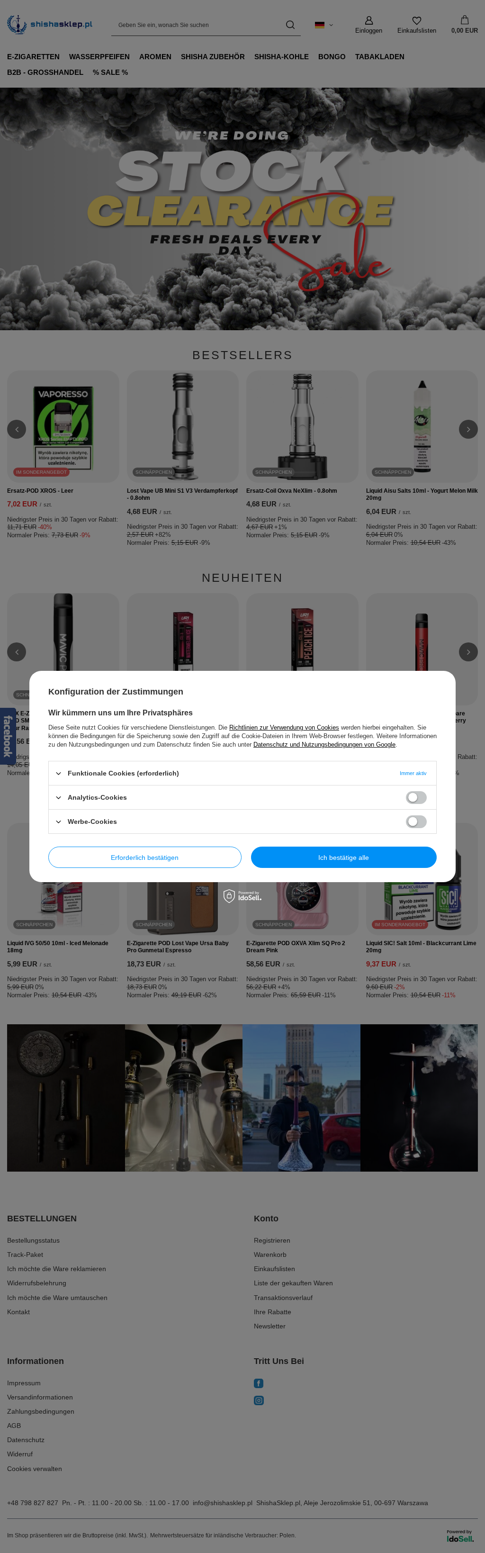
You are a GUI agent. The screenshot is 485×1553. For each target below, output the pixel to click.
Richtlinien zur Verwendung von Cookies (284, 727)
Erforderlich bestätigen (145, 857)
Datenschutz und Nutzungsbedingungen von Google (324, 744)
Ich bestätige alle (343, 857)
